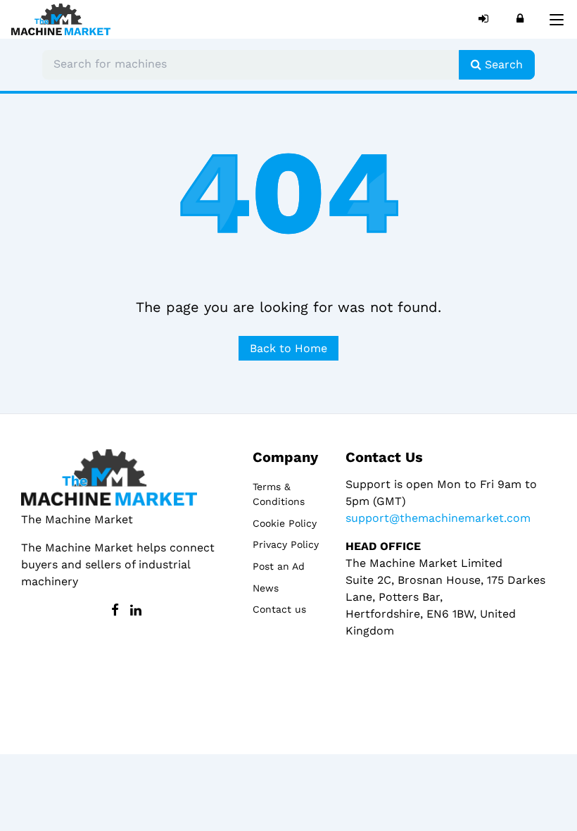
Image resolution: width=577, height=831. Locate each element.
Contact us (279, 609)
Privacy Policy (286, 544)
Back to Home (288, 348)
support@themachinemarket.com (438, 518)
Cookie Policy (285, 523)
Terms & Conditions (279, 494)
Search (502, 64)
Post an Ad (279, 566)
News (266, 588)
